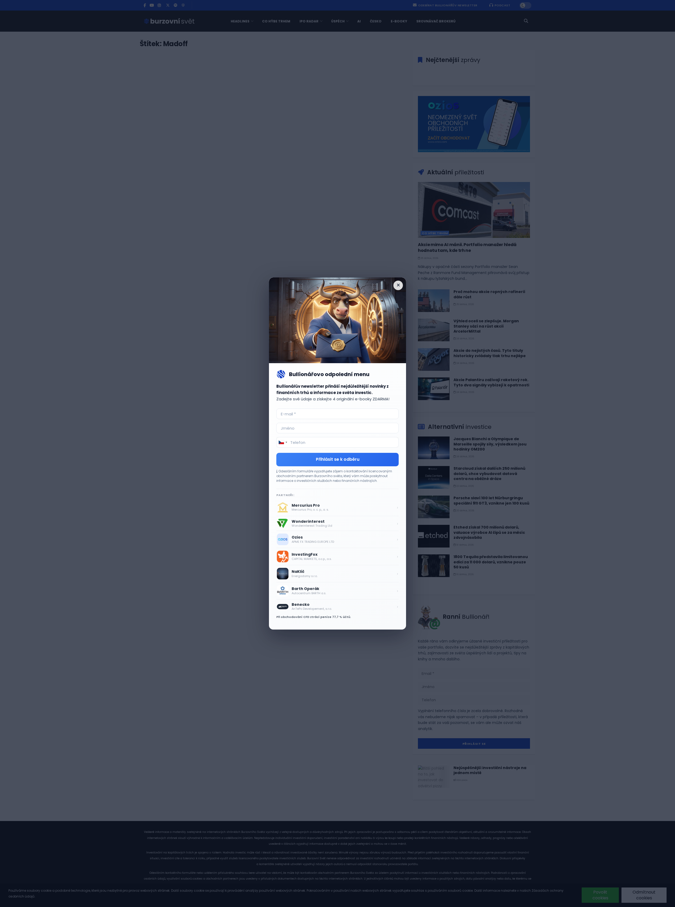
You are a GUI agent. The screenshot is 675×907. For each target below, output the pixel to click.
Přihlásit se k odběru (337, 459)
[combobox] (283, 442)
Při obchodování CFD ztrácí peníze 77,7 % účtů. (313, 617)
